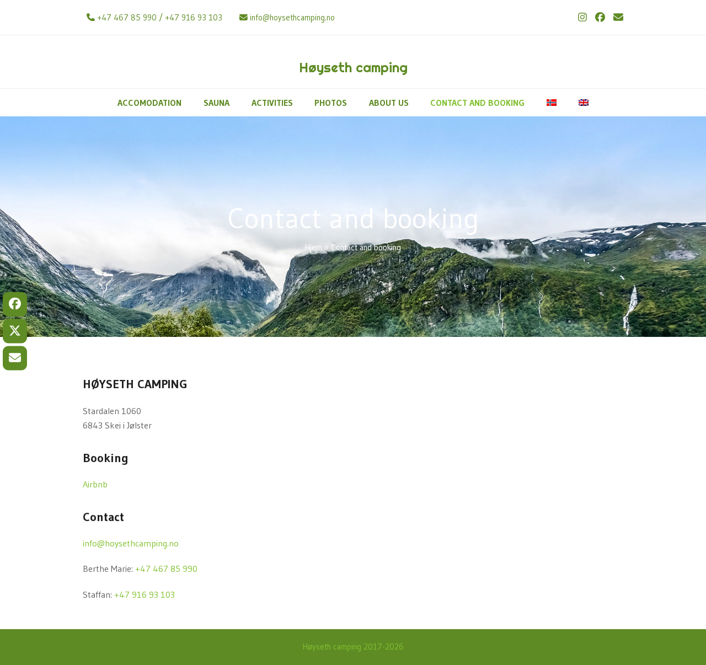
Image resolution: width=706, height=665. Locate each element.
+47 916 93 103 (193, 18)
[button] (15, 304)
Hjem (313, 248)
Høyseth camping (353, 67)
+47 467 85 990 (127, 18)
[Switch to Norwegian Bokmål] (551, 102)
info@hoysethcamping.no (292, 18)
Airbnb (95, 484)
